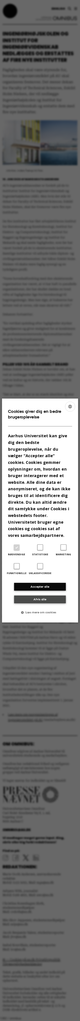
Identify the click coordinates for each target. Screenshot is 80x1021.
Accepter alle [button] (40, 586)
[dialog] (40, 511)
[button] (40, 612)
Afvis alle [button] (39, 599)
